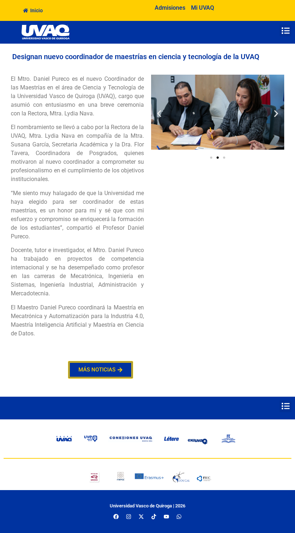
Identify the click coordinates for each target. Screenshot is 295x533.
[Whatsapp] (179, 516)
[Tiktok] (154, 516)
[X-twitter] (141, 516)
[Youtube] (166, 516)
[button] (285, 30)
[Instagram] (128, 516)
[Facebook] (116, 516)
